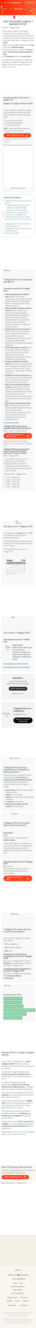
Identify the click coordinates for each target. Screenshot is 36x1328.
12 (31, 17)
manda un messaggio (18, 688)
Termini (17, 1301)
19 (21, 569)
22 (10, 572)
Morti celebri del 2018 (13, 1018)
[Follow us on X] (18, 1275)
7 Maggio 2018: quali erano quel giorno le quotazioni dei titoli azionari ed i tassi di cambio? (17, 207)
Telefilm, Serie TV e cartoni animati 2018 (19, 1010)
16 (13, 569)
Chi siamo (24, 1298)
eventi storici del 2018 (21, 1132)
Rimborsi (26, 1301)
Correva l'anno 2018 (12, 233)
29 (10, 574)
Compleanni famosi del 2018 (15, 1014)
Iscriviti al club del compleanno (23, 720)
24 (16, 572)
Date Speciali (17, 1290)
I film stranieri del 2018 (13, 1006)
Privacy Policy (12, 1305)
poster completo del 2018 (17, 1134)
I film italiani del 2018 (13, 1002)
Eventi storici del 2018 (13, 998)
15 (10, 569)
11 (27, 17)
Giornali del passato (18, 1286)
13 (34, 17)
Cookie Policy (23, 1305)
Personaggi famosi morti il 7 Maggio (17, 667)
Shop (21, 1283)
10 (23, 17)
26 (21, 572)
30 (13, 574)
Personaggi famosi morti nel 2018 (16, 664)
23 (13, 572)
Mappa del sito (12, 1298)
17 (16, 569)
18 (19, 569)
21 (7, 572)
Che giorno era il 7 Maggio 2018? (16, 212)
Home (15, 1283)
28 (7, 574)
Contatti (9, 1301)
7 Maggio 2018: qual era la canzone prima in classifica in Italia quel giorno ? (18, 219)
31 (16, 574)
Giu (26, 9)
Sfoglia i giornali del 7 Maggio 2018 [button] (15, 435)
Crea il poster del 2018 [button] (15, 135)
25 (19, 572)
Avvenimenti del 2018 (11, 423)
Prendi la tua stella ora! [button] (14, 878)
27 (24, 572)
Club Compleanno (18, 1293)
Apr (10, 9)
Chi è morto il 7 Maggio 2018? (15, 215)
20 (24, 569)
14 (7, 569)
